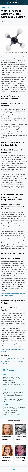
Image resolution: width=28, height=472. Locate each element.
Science (3, 7)
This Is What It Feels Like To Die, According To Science (21, 439)
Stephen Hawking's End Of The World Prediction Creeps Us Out (21, 460)
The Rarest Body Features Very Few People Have (7, 438)
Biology (10, 7)
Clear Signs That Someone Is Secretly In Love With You (7, 459)
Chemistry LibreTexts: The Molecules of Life (14, 359)
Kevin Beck (6, 19)
